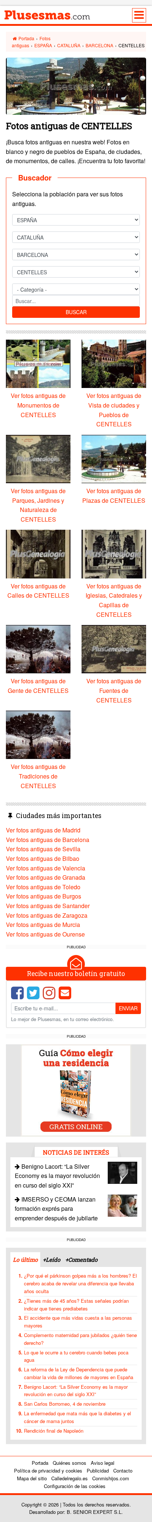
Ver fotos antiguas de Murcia (43, 924)
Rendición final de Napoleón (53, 1430)
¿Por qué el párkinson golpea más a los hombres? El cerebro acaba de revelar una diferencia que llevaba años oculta (80, 1283)
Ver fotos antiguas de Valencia (45, 868)
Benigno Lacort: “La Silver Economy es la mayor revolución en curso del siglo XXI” (57, 1175)
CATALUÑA (68, 45)
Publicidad (98, 1470)
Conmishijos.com (110, 1478)
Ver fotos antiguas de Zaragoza (46, 915)
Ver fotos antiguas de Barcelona (47, 839)
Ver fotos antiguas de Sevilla (43, 849)
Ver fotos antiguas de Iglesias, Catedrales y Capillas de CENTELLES (114, 600)
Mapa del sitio (32, 1478)
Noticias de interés (76, 1152)
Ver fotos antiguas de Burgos (43, 896)
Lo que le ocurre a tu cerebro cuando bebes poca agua (76, 1356)
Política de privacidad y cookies (48, 1470)
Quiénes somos (69, 1462)
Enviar (128, 1008)
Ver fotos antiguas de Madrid (43, 830)
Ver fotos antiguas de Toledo (43, 887)
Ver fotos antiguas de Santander (48, 905)
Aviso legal (102, 1462)
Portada (25, 38)
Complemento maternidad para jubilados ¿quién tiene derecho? (80, 1339)
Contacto (122, 1470)
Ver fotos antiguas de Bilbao (42, 858)
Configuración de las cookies (75, 1486)
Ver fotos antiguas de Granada (45, 877)
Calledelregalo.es (69, 1478)
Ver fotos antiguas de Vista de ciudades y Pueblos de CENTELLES (113, 409)
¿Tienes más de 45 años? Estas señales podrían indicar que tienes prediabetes (76, 1304)
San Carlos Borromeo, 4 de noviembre (65, 1403)
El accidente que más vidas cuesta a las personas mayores (78, 1321)
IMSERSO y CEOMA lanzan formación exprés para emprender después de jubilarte (56, 1208)
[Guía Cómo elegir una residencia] (76, 1089)
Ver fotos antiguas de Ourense (45, 934)
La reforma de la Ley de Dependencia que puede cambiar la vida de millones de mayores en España (78, 1373)
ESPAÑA (43, 45)
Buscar (76, 312)
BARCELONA (99, 45)
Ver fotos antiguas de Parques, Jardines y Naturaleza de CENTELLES (38, 505)
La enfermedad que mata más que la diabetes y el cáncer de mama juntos (77, 1417)
